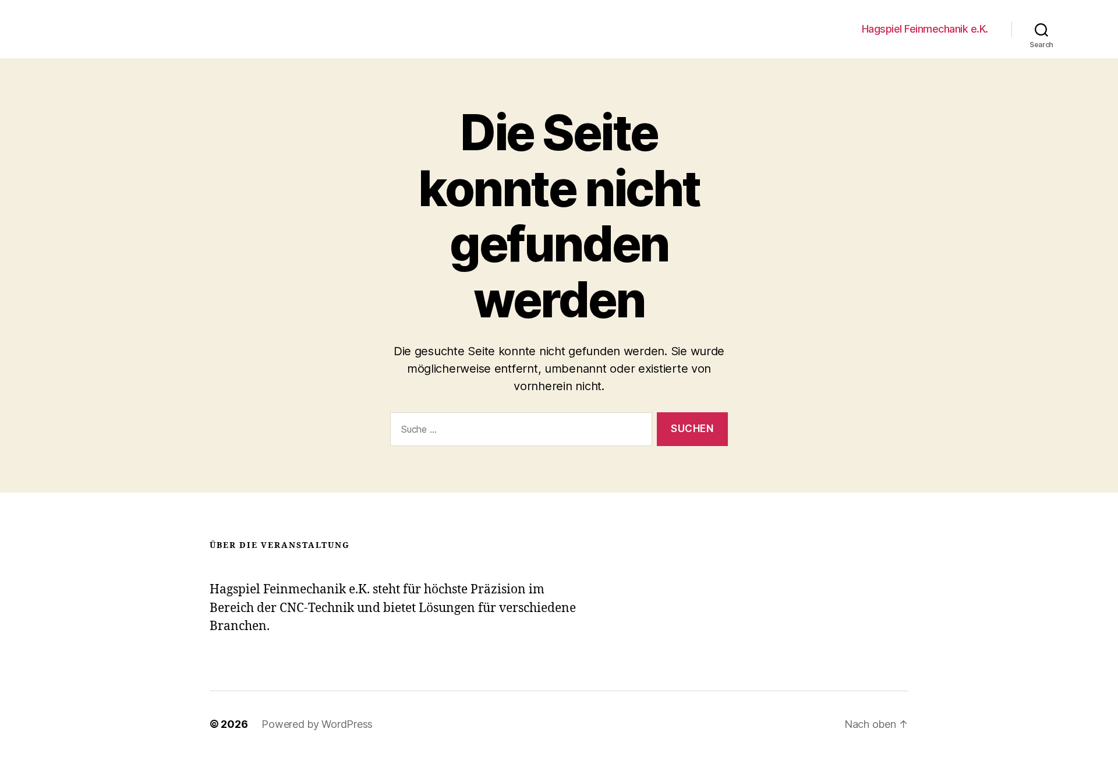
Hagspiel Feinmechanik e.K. (925, 29)
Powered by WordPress (317, 724)
